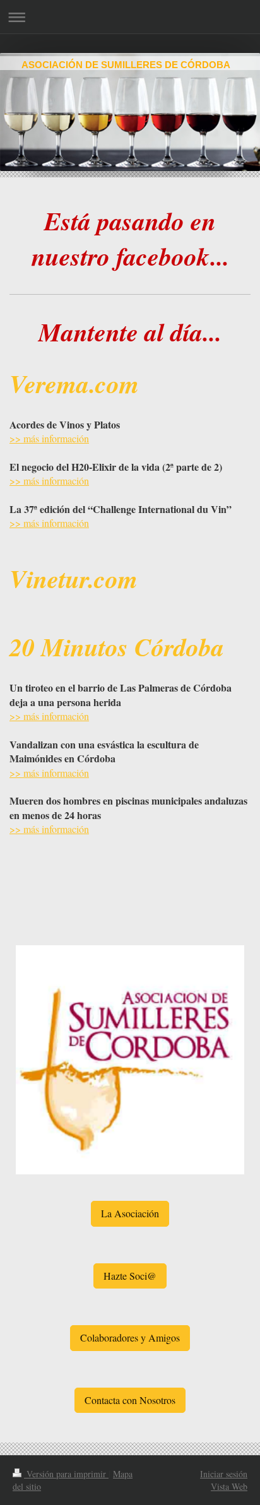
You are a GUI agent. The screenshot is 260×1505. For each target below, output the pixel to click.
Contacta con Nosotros (130, 1400)
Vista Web (229, 1486)
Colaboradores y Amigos (130, 1337)
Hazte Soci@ (130, 1275)
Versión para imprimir (66, 1474)
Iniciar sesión (223, 1474)
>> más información (49, 438)
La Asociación (130, 1213)
